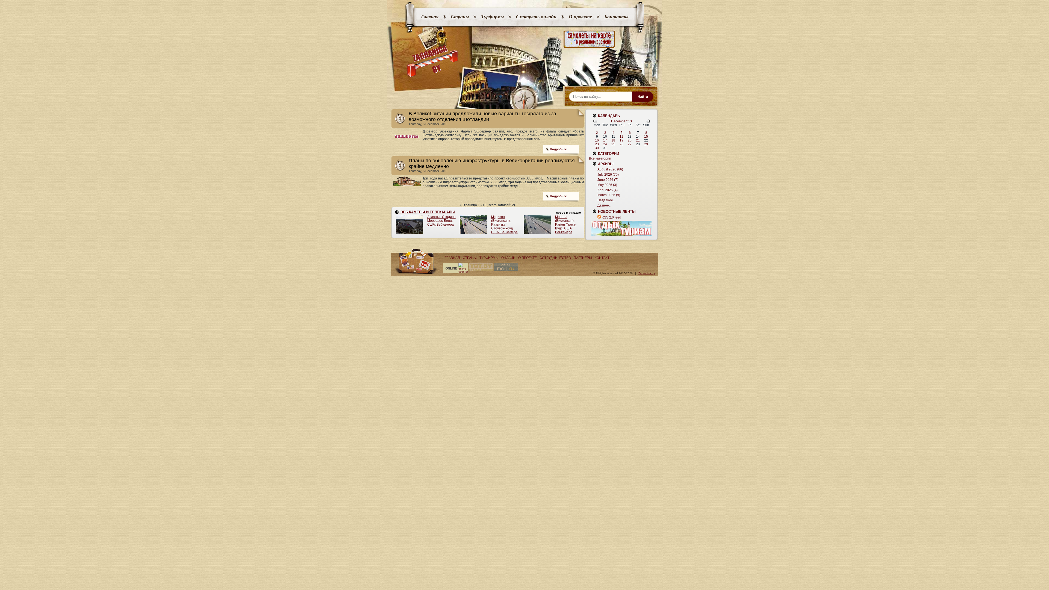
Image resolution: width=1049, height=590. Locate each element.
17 (605, 140)
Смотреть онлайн (536, 16)
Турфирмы (492, 16)
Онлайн (508, 258)
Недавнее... (606, 200)
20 (630, 140)
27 (630, 144)
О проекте (580, 16)
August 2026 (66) (610, 169)
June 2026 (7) (607, 180)
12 (621, 136)
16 (597, 140)
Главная (429, 16)
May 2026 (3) (607, 185)
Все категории (600, 158)
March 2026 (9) (608, 195)
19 (621, 140)
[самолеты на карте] (524, 39)
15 (646, 136)
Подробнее (558, 149)
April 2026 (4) (607, 190)
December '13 (621, 121)
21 (638, 140)
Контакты (616, 16)
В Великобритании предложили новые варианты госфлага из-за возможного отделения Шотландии (482, 116)
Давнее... (604, 205)
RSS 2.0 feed (611, 217)
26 (621, 144)
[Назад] (595, 122)
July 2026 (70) (608, 174)
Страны (460, 16)
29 (646, 144)
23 (597, 144)
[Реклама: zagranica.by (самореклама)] (621, 228)
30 (597, 148)
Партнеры (583, 258)
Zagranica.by (646, 273)
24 (605, 144)
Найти (643, 97)
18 (613, 140)
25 (613, 144)
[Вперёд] (648, 122)
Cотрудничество (555, 258)
